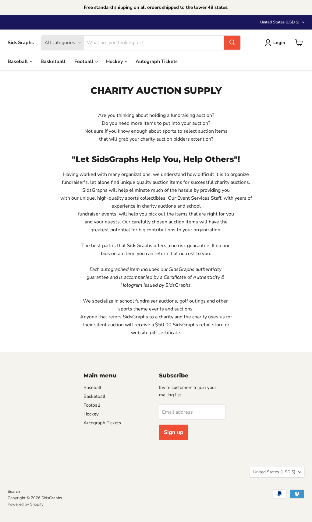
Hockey (115, 61)
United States (280, 22)
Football (84, 61)
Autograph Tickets (157, 61)
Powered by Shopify (26, 504)
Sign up (173, 432)
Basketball (53, 61)
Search (14, 491)
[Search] (232, 43)
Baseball (18, 61)
